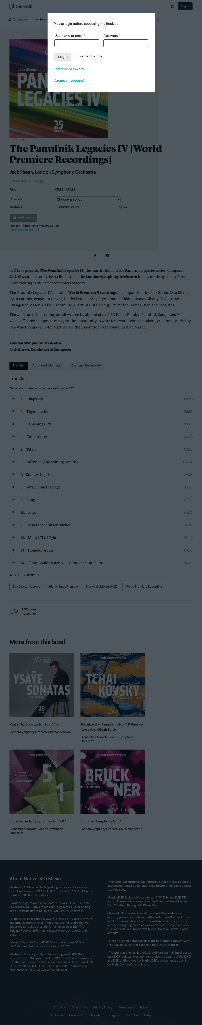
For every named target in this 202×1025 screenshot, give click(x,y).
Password (111, 36)
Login (63, 57)
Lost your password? (69, 69)
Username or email (69, 36)
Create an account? (69, 81)
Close (150, 17)
